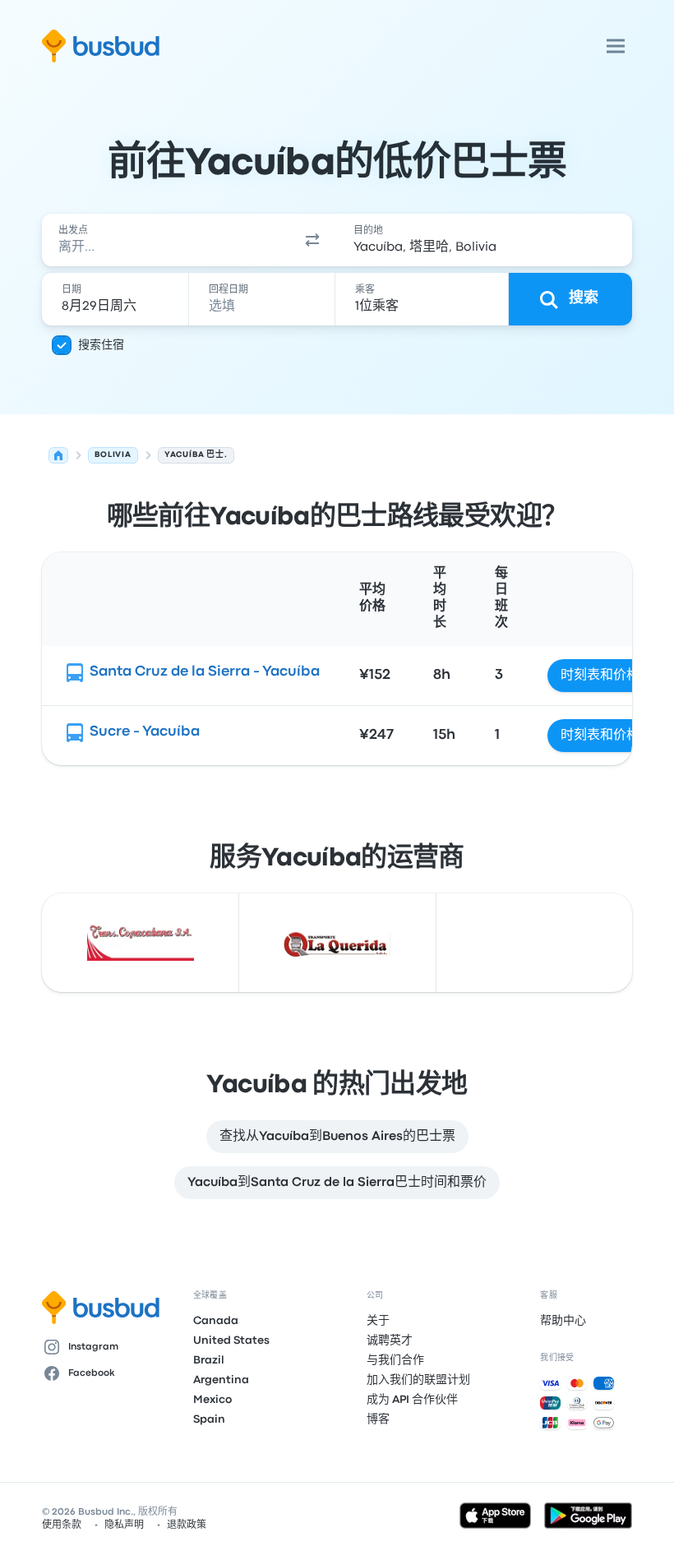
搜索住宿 (101, 345)
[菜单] (616, 46)
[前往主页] (100, 46)
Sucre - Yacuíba (145, 732)
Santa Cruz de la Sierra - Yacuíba (205, 672)
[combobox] (164, 240)
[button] (312, 240)
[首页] (58, 455)
